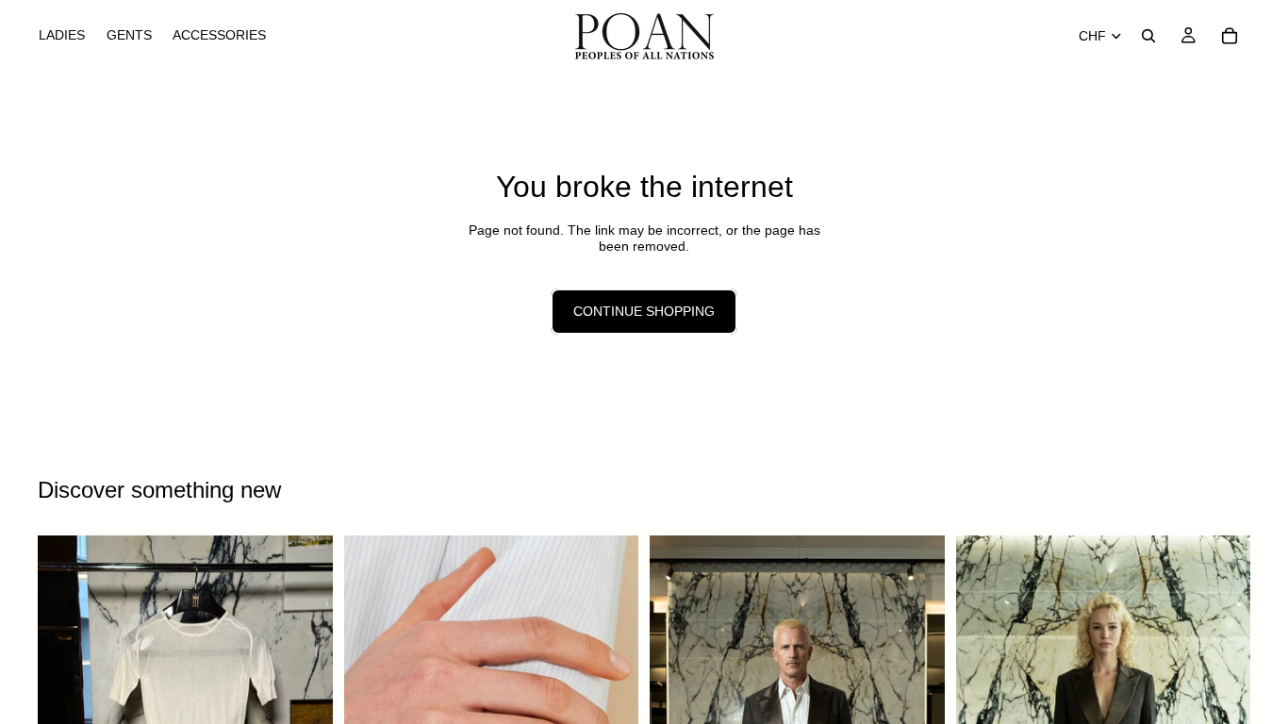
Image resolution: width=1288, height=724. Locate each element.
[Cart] (1229, 36)
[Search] (1148, 36)
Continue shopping (644, 311)
